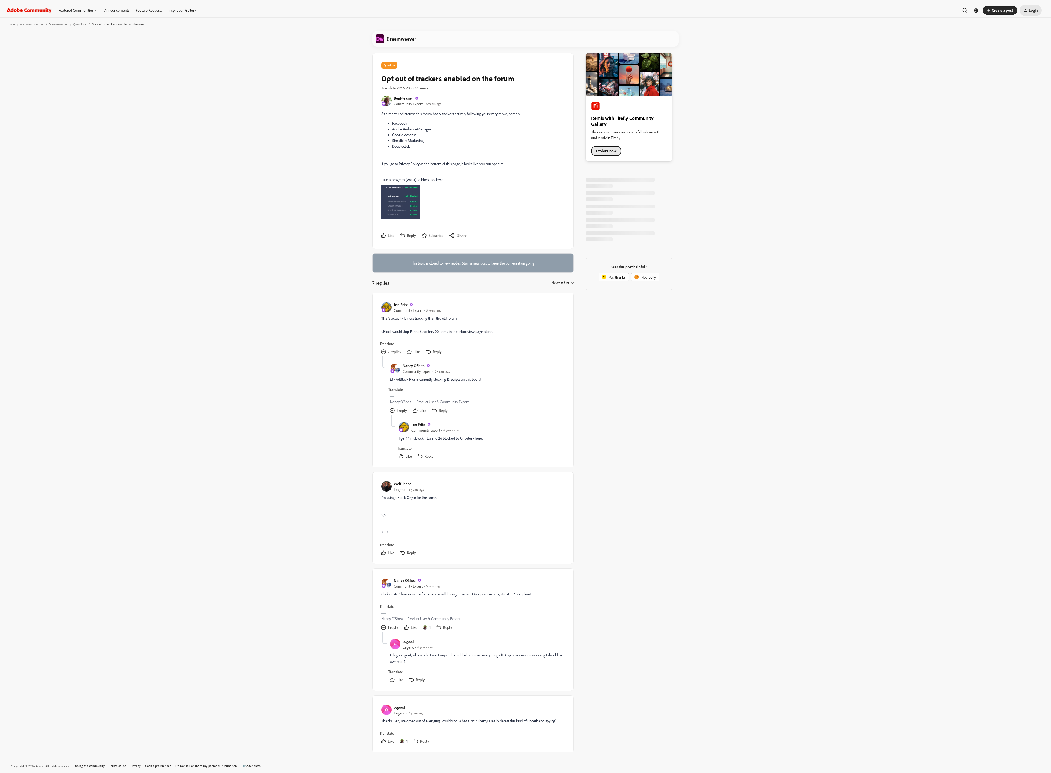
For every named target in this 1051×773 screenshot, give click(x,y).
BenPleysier (403, 98)
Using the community (90, 766)
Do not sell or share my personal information (206, 766)
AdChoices (253, 766)
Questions (79, 24)
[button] (1000, 10)
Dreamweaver (58, 24)
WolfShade (402, 483)
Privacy (136, 766)
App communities (32, 24)
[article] (473, 329)
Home (11, 24)
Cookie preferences (158, 766)
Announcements (116, 10)
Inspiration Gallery (182, 10)
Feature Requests (149, 10)
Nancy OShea (414, 365)
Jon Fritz (401, 304)
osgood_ (409, 641)
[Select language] (976, 10)
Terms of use (117, 766)
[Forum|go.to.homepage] (29, 10)
